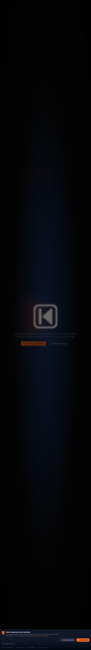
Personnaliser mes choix (9, 643)
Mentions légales (31, 647)
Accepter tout (84, 640)
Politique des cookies (20, 647)
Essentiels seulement (68, 640)
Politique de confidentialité (7, 647)
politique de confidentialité (41, 635)
